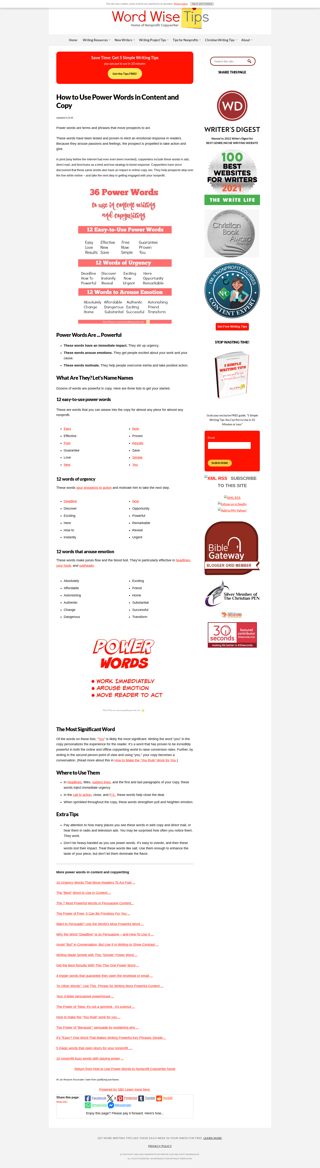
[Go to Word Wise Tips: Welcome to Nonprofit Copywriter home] (160, 33)
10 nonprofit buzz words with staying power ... (90, 1058)
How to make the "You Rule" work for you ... (88, 1017)
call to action (82, 795)
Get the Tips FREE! (125, 73)
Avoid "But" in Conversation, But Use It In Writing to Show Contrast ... (107, 944)
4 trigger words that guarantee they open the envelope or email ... (104, 976)
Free (67, 443)
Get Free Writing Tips (232, 326)
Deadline (70, 501)
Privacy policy (181, 4)
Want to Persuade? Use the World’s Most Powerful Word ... (100, 924)
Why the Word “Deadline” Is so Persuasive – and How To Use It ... (105, 934)
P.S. (112, 795)
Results (137, 443)
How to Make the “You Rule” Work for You (145, 760)
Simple (137, 457)
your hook (63, 565)
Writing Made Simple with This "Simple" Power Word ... (96, 955)
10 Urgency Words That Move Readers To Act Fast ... (95, 882)
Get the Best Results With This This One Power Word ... (97, 965)
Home (73, 40)
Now (135, 429)
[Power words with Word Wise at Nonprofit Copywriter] (125, 717)
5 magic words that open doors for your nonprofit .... (94, 1048)
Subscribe (219, 463)
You (135, 465)
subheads (86, 565)
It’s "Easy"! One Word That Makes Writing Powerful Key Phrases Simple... (111, 1038)
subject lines (101, 782)
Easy (67, 429)
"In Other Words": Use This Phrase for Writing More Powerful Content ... (109, 986)
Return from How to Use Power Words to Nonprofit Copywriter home (124, 1069)
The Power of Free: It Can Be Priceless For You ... (93, 913)
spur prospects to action (94, 488)
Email (211, 437)
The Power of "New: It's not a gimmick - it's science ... (95, 1007)
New (67, 465)
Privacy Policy (160, 1146)
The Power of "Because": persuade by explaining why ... (97, 1027)
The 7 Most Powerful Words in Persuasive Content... (95, 903)
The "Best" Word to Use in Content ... (83, 893)
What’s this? (61, 1101)
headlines (183, 560)
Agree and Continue (202, 4)
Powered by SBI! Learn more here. (125, 1089)
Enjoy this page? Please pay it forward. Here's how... (125, 1113)
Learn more (213, 1138)
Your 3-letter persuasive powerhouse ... (85, 996)
